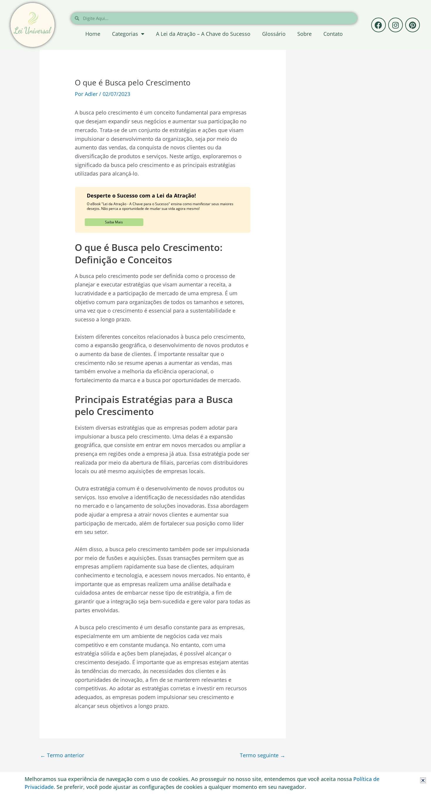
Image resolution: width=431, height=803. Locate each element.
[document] (215, 401)
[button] (423, 780)
